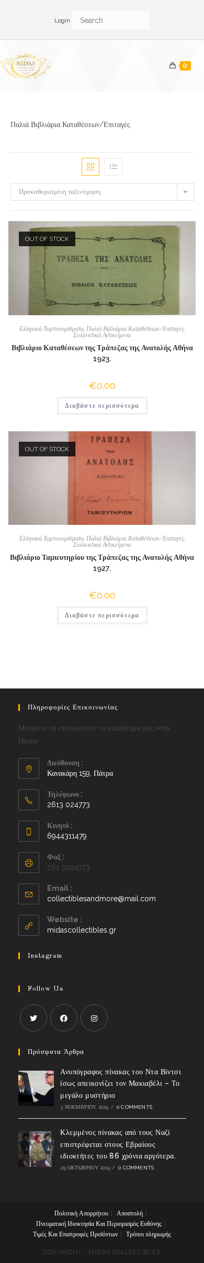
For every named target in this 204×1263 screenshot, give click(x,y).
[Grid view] (90, 167)
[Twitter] (33, 1017)
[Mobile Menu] (197, 66)
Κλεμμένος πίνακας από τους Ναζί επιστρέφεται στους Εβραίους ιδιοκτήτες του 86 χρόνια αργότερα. (118, 1144)
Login (62, 20)
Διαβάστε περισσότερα (102, 405)
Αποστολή (130, 1213)
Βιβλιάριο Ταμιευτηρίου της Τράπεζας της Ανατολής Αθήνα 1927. (102, 562)
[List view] (113, 167)
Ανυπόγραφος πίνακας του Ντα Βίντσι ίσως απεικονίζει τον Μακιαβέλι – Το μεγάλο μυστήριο (120, 1083)
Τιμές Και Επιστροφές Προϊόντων (75, 1234)
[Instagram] (94, 1017)
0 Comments (134, 1107)
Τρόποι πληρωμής (148, 1234)
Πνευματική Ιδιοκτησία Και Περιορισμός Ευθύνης (99, 1223)
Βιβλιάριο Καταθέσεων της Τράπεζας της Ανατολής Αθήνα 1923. (102, 353)
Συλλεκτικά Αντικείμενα (102, 335)
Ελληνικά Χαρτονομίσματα (51, 328)
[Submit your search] (139, 19)
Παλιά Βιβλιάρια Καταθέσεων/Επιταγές (135, 328)
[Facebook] (63, 1017)
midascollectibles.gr (81, 930)
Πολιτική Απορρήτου (81, 1213)
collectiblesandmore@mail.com (101, 898)
